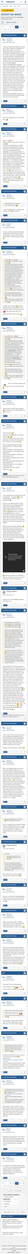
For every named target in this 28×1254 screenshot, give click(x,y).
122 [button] (10, 27)
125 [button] (20, 27)
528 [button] (5, 29)
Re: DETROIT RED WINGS (9, 35)
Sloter (7, 1128)
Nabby (7, 327)
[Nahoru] (25, 101)
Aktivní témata (8, 10)
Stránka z (17, 1190)
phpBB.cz (18, 1252)
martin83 (8, 38)
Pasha (7, 132)
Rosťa (7, 1157)
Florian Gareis (16, 1246)
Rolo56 (8, 224)
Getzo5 (8, 487)
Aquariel (22, 1246)
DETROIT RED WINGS (11, 14)
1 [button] (5, 27)
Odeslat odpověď (11, 22)
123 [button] (13, 27)
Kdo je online (8, 1216)
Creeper (8, 251)
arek (7, 109)
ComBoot (8, 1246)
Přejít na (23, 1212)
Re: (3, 998)
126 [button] (23, 27)
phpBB (10, 1249)
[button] (2, 27)
